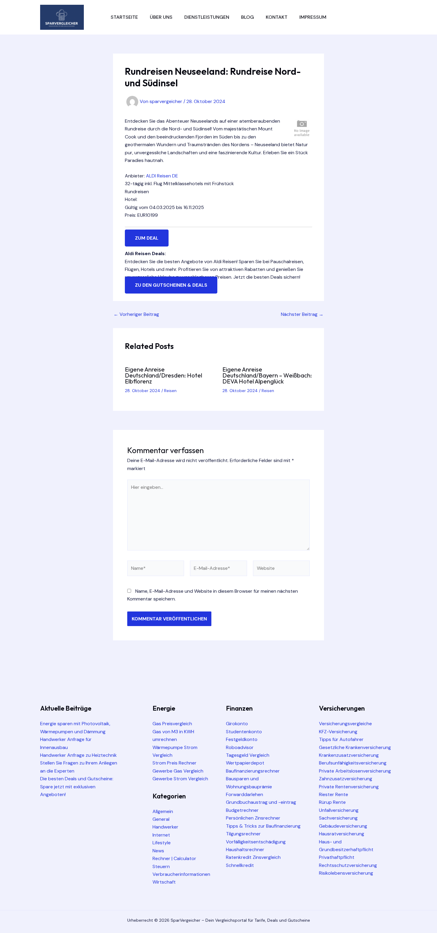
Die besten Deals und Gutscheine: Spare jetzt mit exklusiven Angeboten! (76, 787)
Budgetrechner (242, 810)
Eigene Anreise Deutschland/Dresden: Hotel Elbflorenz (163, 375)
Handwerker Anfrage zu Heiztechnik (78, 755)
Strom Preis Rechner (175, 763)
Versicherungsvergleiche (345, 723)
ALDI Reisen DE (162, 176)
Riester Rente (333, 794)
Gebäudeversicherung (343, 826)
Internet (161, 835)
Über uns (161, 17)
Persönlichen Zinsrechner (253, 818)
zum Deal (146, 238)
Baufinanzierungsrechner (253, 771)
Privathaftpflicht (336, 857)
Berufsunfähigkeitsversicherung (352, 763)
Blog (247, 17)
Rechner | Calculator (174, 858)
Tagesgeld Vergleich (247, 755)
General (161, 819)
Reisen (170, 390)
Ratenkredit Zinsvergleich (253, 857)
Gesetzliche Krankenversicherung (355, 747)
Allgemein (163, 811)
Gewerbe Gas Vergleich (178, 771)
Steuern (161, 866)
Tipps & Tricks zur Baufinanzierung (263, 826)
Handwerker (165, 827)
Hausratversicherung (341, 834)
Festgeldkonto (241, 739)
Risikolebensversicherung (346, 873)
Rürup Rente (332, 802)
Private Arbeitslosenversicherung (355, 771)
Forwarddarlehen (244, 794)
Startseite (124, 17)
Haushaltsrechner (245, 849)
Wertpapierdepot (245, 763)
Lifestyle (162, 843)
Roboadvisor (240, 747)
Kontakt (276, 17)
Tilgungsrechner (243, 834)
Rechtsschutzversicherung (348, 865)
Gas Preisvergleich (172, 723)
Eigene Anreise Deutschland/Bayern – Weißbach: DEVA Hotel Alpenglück (267, 375)
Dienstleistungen (206, 17)
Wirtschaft (164, 882)
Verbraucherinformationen (181, 874)
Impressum (312, 17)
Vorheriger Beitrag (136, 314)
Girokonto (237, 723)
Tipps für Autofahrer (341, 739)
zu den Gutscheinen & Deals (171, 285)
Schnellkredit (240, 865)
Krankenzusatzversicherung (349, 755)
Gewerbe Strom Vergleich (180, 779)
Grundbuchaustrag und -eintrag (261, 802)
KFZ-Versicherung (338, 731)
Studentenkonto (244, 731)
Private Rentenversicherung (349, 787)
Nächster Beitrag (302, 314)
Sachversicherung (338, 818)
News (158, 851)
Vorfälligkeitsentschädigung (256, 842)
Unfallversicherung (339, 810)
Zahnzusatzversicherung (345, 779)
